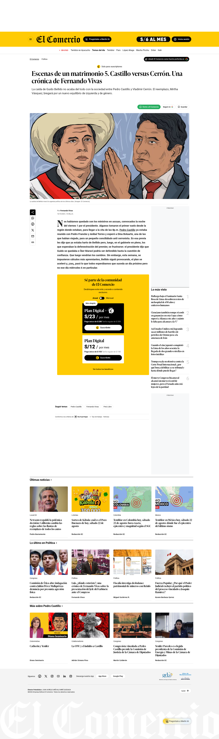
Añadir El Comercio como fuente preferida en (166, 59)
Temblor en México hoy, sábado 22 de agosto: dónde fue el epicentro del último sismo (173, 523)
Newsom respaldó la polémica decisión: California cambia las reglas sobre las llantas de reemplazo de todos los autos (46, 524)
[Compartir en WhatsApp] (32, 218)
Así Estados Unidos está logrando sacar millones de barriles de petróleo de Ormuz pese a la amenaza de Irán (167, 333)
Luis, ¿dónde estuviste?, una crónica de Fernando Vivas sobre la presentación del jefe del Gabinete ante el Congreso (90, 587)
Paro (118, 50)
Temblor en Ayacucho (80, 50)
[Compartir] (32, 212)
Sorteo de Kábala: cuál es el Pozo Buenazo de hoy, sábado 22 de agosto (89, 523)
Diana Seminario (37, 660)
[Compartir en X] (32, 230)
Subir (183, 691)
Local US (33, 515)
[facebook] (39, 676)
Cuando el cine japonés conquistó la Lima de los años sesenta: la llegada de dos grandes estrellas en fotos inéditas (167, 349)
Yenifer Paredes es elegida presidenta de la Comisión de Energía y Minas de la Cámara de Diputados (172, 650)
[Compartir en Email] (32, 236)
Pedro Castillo (76, 407)
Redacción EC (77, 534)
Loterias (75, 515)
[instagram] (52, 676)
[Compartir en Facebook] (32, 224)
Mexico (158, 515)
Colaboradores (77, 641)
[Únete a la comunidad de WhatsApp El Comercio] (149, 107)
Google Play (118, 676)
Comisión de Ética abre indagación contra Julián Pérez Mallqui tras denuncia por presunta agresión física (48, 587)
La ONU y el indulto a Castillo (87, 646)
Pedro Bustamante (37, 534)
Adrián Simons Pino (80, 660)
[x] (45, 676)
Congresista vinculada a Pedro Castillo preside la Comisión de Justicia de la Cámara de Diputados (132, 649)
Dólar (153, 50)
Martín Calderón (120, 660)
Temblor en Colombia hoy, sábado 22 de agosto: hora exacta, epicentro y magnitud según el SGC (132, 523)
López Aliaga (128, 50)
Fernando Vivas (66, 211)
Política (74, 578)
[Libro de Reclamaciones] (185, 676)
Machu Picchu (142, 50)
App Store (102, 676)
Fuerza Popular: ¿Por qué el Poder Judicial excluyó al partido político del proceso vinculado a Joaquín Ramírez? (173, 587)
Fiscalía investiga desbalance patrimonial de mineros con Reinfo (131, 584)
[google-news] (70, 676)
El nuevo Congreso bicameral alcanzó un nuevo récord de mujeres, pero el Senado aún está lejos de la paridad (167, 382)
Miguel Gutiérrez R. (121, 597)
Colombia (117, 515)
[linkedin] (64, 676)
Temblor (110, 50)
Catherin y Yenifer (39, 646)
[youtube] (58, 676)
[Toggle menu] (30, 39)
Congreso (33, 578)
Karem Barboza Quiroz (164, 597)
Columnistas (35, 641)
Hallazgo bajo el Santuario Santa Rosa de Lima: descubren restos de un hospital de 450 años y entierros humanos (167, 300)
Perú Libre (108, 407)
